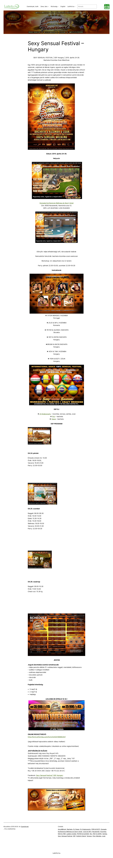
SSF (74, 836)
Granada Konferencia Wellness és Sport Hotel (56, 203)
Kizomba (103, 831)
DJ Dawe (76, 829)
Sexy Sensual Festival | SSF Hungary (49, 775)
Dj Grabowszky (45, 414)
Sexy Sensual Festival (65, 836)
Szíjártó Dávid (81, 836)
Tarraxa (89, 836)
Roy (53, 416)
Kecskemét (95, 831)
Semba (104, 834)
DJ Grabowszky (85, 829)
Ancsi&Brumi (62, 829)
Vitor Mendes (96, 836)
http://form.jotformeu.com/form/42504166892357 (47, 737)
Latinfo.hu (56, 853)
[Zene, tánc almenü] (48, 6)
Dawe (54, 419)
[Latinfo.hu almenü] (74, 6)
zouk (103, 836)
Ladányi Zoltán (71, 834)
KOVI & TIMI (62, 834)
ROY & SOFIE (97, 834)
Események (25, 826)
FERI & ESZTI (95, 829)
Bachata (69, 829)
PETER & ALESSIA (83, 834)
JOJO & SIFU (87, 831)
